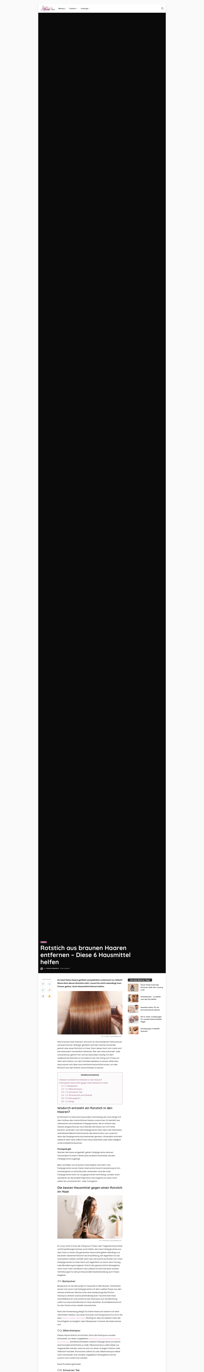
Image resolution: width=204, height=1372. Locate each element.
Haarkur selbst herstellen (73, 1318)
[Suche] (162, 8)
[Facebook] (42, 984)
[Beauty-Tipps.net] (47, 8)
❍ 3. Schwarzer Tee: (71, 1092)
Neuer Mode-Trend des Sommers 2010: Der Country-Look (152, 987)
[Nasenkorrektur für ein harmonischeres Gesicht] (133, 1009)
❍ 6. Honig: (67, 1101)
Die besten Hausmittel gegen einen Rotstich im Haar (83, 1083)
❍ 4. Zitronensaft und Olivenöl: (76, 1095)
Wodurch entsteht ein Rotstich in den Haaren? (80, 1080)
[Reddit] (49, 990)
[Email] (49, 996)
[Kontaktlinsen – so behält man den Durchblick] (133, 998)
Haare (44, 942)
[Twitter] (49, 984)
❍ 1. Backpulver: (69, 1086)
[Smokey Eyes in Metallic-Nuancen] (133, 1030)
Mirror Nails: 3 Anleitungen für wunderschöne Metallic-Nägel (151, 1019)
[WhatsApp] (42, 990)
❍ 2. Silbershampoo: (71, 1089)
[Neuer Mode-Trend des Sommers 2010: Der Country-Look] (133, 988)
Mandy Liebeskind (53, 968)
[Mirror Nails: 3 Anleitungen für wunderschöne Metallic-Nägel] (133, 1020)
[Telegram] (42, 996)
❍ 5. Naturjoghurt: (71, 1098)
